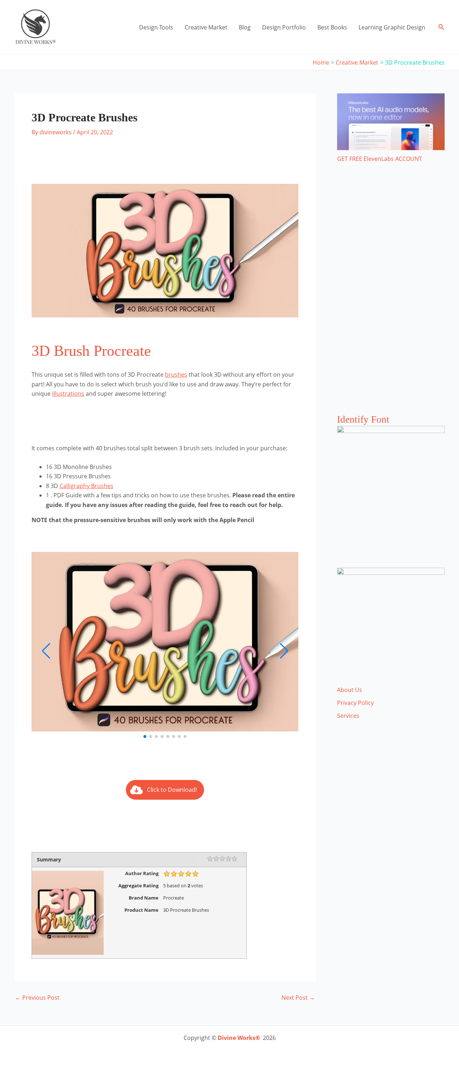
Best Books (332, 27)
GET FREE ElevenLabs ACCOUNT (379, 159)
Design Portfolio (284, 27)
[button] (441, 27)
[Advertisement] (391, 295)
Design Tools (156, 27)
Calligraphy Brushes (86, 486)
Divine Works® (239, 1038)
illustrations (68, 394)
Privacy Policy (355, 703)
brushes (176, 374)
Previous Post (37, 997)
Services (348, 716)
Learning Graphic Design (392, 27)
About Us (349, 690)
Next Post (298, 997)
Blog (245, 27)
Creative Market (206, 27)
